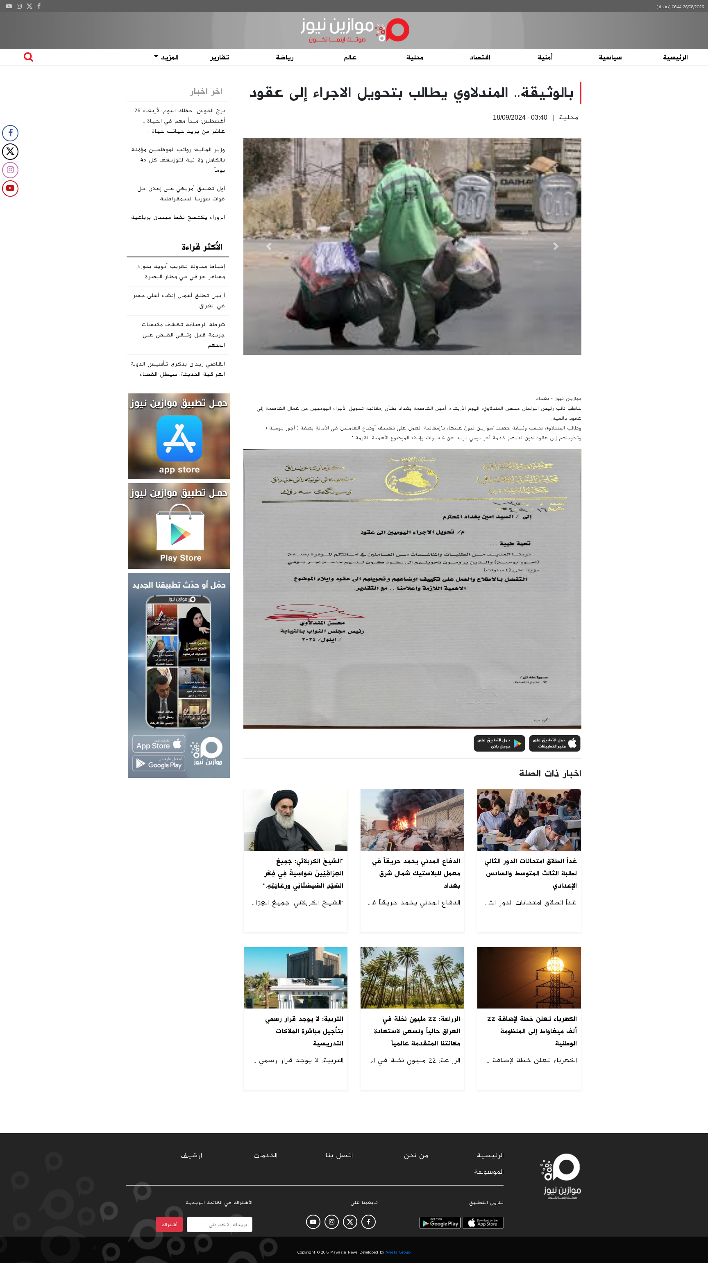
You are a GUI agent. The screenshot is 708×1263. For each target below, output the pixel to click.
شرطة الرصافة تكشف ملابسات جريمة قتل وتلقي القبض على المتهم (183, 334)
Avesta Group (398, 1252)
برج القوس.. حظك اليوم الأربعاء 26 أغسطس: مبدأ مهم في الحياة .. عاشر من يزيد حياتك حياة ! (179, 121)
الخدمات (265, 1156)
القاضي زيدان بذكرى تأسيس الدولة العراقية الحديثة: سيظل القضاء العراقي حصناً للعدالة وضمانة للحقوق (177, 379)
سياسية (610, 57)
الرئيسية (675, 57)
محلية (414, 57)
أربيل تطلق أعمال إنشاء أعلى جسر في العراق (179, 300)
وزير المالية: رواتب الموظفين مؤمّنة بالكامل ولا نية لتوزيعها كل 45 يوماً (178, 159)
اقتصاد (480, 57)
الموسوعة (489, 1172)
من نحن (416, 1156)
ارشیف (191, 1156)
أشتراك (169, 1224)
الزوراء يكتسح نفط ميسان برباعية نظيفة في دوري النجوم (178, 222)
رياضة (285, 57)
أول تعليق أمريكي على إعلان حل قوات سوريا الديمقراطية (181, 193)
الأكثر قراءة (202, 247)
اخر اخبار (206, 91)
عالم (349, 57)
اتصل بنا (339, 1156)
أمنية (545, 57)
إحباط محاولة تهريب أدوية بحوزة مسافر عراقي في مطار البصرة (181, 271)
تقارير (219, 57)
